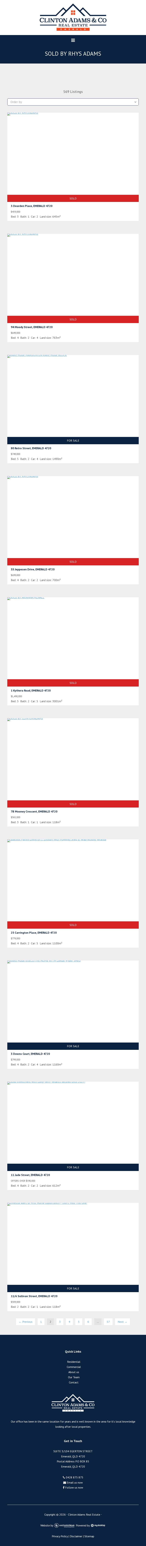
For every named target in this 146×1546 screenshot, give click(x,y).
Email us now (74, 1482)
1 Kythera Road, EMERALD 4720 (31, 690)
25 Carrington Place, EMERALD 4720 (34, 932)
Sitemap (89, 1536)
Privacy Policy (60, 1536)
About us (73, 1372)
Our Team (74, 1377)
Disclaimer (76, 1536)
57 (108, 1321)
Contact (74, 1382)
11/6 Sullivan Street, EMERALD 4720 (34, 1296)
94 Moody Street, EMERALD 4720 (32, 327)
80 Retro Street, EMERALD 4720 (31, 448)
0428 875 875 (74, 1477)
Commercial (74, 1367)
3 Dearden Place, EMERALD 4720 (31, 206)
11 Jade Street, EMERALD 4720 (30, 1175)
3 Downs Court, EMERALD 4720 (30, 1054)
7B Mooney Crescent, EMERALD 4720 (34, 811)
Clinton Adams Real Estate (84, 1514)
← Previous (25, 1321)
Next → (122, 1321)
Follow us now (73, 1487)
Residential (73, 1361)
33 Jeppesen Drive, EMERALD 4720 (32, 569)
